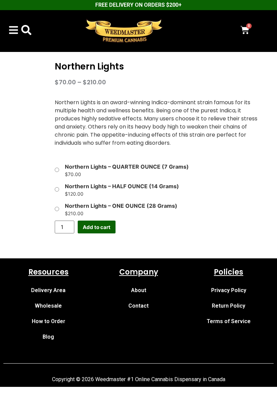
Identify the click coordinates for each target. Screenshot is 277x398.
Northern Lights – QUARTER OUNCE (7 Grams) (127, 166)
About (138, 290)
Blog (48, 337)
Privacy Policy (228, 290)
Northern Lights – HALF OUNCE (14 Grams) (122, 186)
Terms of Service (229, 321)
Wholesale (48, 306)
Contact (138, 306)
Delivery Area (48, 290)
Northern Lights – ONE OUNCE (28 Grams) (121, 205)
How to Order (48, 321)
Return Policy (228, 306)
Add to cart (96, 227)
